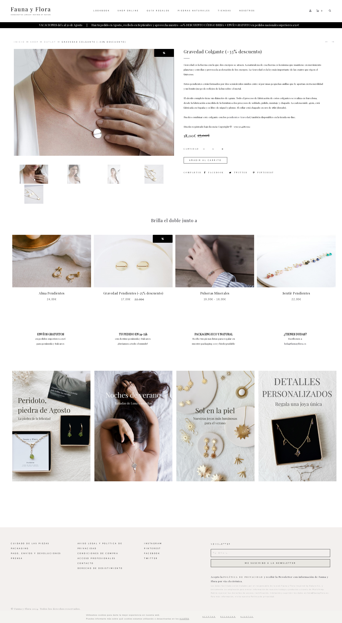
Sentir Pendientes (296, 293)
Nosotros (247, 11)
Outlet (50, 42)
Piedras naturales (194, 11)
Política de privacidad (243, 577)
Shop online (128, 11)
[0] (317, 10)
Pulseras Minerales (214, 293)
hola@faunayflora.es (295, 343)
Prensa (17, 558)
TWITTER (151, 558)
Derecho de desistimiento (100, 568)
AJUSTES (184, 618)
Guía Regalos (158, 11)
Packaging (20, 548)
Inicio (19, 42)
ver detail (51, 426)
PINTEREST (152, 548)
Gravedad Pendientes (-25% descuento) (133, 293)
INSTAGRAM (153, 544)
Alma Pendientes (52, 293)
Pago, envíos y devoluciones (36, 553)
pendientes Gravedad (238, 117)
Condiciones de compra (98, 553)
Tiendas (224, 11)
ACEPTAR (209, 617)
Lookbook (101, 11)
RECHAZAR (228, 617)
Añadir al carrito (205, 160)
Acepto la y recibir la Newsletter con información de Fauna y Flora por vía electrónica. (269, 579)
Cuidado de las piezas (30, 544)
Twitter (241, 172)
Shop (34, 42)
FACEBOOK (152, 553)
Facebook (216, 172)
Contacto (86, 563)
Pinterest (265, 172)
